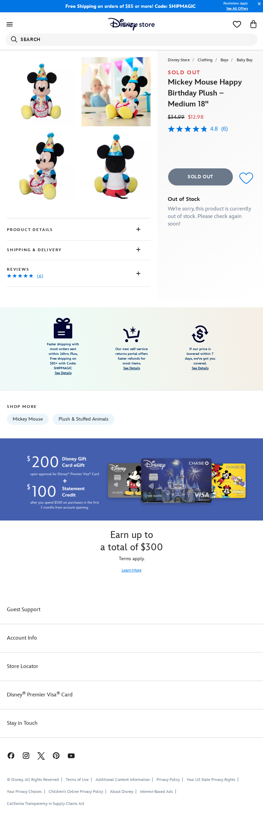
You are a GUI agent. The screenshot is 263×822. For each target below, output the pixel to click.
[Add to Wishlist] (246, 177)
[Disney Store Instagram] (26, 755)
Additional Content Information (123, 779)
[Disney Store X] (41, 755)
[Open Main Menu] (9, 24)
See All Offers (237, 9)
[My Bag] (253, 24)
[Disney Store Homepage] (131, 24)
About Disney (121, 791)
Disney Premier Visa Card (40, 695)
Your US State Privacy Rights (211, 779)
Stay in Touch (22, 723)
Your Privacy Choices (24, 791)
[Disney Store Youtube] (71, 755)
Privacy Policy (168, 779)
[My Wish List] (237, 24)
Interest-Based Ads (156, 791)
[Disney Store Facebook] (7, 755)
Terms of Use (77, 779)
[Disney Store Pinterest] (56, 755)
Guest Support (23, 609)
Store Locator (22, 666)
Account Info (22, 638)
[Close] (257, 7)
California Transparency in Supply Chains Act (45, 803)
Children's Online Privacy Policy (76, 791)
